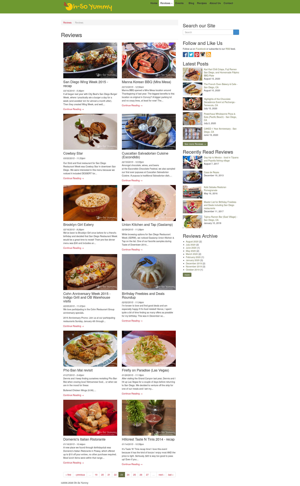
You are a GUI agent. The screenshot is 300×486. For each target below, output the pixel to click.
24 (128, 474)
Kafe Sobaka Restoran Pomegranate (215, 188)
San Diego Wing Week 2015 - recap (85, 83)
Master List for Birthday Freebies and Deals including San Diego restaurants (220, 205)
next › (161, 474)
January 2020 (193, 260)
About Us (215, 3)
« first (68, 474)
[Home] (88, 6)
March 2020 (192, 254)
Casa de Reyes (211, 172)
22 (115, 474)
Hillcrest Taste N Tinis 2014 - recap (148, 439)
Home (154, 3)
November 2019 (194, 266)
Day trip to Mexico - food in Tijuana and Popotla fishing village (221, 159)
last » (170, 474)
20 (102, 474)
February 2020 (193, 257)
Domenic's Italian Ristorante (84, 439)
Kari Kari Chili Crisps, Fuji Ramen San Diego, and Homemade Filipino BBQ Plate (221, 72)
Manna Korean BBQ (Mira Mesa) (146, 81)
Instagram (202, 54)
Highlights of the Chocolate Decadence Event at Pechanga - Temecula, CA (220, 102)
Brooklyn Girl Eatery (78, 224)
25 (134, 474)
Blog (191, 3)
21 (109, 474)
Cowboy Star (73, 153)
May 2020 (191, 250)
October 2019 (193, 269)
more (187, 274)
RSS (228, 48)
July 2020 (190, 244)
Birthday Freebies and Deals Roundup (143, 295)
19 (96, 474)
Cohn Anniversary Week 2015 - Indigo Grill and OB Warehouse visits (86, 297)
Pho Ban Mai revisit (78, 370)
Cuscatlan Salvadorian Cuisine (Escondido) (145, 155)
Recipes (202, 3)
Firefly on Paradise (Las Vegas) (145, 370)
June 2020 (191, 247)
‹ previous (80, 474)
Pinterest (196, 54)
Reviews (165, 3)
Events (179, 3)
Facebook (201, 48)
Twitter (191, 54)
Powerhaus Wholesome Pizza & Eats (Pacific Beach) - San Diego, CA (220, 117)
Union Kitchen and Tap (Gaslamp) (147, 224)
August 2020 (192, 241)
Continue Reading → (73, 109)
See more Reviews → (195, 143)
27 (147, 474)
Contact (228, 3)
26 (141, 474)
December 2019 (194, 263)
